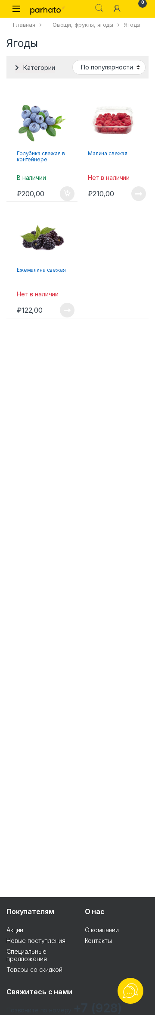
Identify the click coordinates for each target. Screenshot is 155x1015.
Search (99, 8)
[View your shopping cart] (135, 8)
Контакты (98, 940)
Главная (24, 24)
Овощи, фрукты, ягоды (83, 24)
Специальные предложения (26, 955)
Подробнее (128, 193)
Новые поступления (35, 940)
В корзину (62, 193)
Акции (14, 929)
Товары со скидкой (34, 969)
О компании (102, 929)
